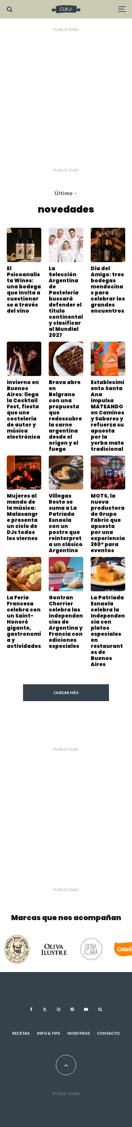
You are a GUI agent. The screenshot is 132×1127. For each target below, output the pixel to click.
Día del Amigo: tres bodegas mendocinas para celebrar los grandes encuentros (108, 289)
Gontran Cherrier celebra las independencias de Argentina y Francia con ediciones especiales (66, 622)
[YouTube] (86, 1009)
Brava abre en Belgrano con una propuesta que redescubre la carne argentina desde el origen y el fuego (65, 415)
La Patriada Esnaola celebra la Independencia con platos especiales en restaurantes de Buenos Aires (108, 631)
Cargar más (66, 692)
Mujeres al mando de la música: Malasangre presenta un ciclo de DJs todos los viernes (22, 517)
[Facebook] (31, 1009)
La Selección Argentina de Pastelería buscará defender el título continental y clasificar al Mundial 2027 (66, 301)
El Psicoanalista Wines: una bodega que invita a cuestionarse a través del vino (24, 289)
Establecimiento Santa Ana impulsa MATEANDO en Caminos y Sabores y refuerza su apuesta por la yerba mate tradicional (107, 415)
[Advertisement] (66, 100)
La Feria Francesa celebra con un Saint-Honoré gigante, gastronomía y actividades (24, 622)
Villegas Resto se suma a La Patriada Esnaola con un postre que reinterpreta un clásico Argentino (66, 523)
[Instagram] (58, 1009)
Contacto (108, 1033)
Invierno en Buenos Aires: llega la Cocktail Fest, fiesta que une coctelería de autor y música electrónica (23, 409)
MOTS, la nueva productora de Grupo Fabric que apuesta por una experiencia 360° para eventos (108, 523)
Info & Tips (48, 1033)
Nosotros (78, 1033)
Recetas (20, 1033)
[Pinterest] (72, 1009)
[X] (45, 1009)
